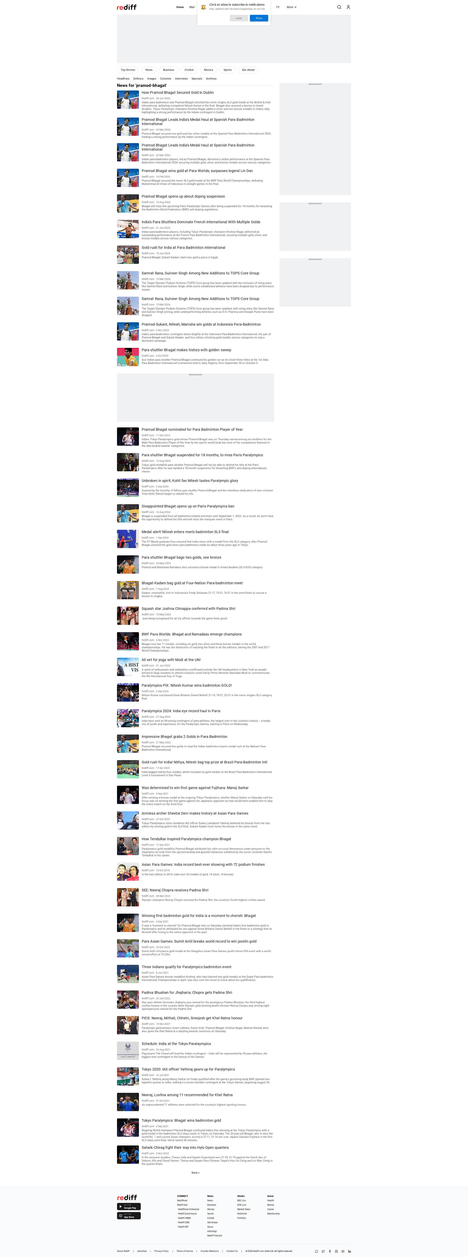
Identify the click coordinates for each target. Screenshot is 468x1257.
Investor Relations (210, 1251)
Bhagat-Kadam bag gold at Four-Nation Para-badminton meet (192, 583)
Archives (211, 78)
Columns (165, 78)
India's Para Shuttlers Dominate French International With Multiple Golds (201, 222)
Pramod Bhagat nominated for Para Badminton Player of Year (192, 429)
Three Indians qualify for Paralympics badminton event (186, 967)
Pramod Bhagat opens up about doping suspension (183, 196)
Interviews (181, 78)
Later (239, 18)
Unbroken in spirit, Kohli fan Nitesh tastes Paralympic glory (190, 481)
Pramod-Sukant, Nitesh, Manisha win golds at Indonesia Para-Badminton (201, 324)
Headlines (123, 78)
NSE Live (241, 1205)
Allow (259, 18)
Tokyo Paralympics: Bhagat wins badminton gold (181, 1120)
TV (278, 7)
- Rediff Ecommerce (187, 1213)
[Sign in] (348, 7)
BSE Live (241, 1200)
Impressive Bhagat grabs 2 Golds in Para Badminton (184, 737)
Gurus (210, 1227)
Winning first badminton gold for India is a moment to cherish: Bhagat (199, 916)
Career (270, 1209)
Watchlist (242, 1213)
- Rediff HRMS (184, 1218)
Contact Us (232, 1251)
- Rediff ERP (183, 1227)
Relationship (273, 1213)
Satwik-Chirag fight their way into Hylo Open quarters (185, 1147)
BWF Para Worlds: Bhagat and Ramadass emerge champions (192, 634)
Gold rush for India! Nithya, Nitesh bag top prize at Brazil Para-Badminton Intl (204, 762)
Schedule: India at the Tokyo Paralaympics (176, 1044)
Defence (138, 78)
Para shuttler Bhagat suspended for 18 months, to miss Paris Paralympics (202, 455)
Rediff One (182, 1205)
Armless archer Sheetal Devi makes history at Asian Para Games (195, 813)
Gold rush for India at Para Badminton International (183, 248)
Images (151, 78)
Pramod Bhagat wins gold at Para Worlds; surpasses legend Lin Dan (197, 171)
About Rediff (123, 1251)
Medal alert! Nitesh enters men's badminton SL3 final (185, 532)
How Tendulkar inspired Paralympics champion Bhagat (186, 839)
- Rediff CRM (183, 1222)
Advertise (142, 1251)
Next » (195, 1172)
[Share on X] (323, 1251)
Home (180, 7)
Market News (243, 1209)
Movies (208, 69)
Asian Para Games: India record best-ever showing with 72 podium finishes (203, 864)
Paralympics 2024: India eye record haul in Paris (181, 711)
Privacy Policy (161, 1251)
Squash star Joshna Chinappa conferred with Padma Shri (188, 609)
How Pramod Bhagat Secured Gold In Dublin (178, 92)
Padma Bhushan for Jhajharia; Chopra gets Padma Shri (187, 992)
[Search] (339, 7)
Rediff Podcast (214, 1235)
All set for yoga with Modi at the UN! (171, 660)
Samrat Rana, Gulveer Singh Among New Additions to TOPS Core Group (200, 273)
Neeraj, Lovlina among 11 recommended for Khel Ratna (187, 1095)
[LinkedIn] (349, 1251)
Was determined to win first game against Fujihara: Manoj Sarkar (195, 788)
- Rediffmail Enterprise (188, 1209)
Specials (197, 78)
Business (168, 69)
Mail (192, 7)
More (290, 7)
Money (270, 1205)
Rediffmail (182, 1200)
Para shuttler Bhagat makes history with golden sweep (186, 350)
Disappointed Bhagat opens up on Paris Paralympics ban (188, 506)
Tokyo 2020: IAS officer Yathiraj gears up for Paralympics (188, 1069)
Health (270, 1200)
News (149, 69)
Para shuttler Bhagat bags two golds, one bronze (181, 557)
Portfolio (241, 1218)
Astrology (212, 1231)
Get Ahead (212, 1222)
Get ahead (248, 69)
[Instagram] (336, 1251)
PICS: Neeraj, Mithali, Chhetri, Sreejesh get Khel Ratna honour (192, 1018)
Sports (228, 69)
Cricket (189, 69)
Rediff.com (258, 1251)
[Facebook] (329, 1251)
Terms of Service (185, 1251)
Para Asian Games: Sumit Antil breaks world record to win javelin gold (199, 941)
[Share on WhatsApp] (316, 1251)
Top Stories (128, 69)
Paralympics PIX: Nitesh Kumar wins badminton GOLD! (187, 685)
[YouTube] (342, 1251)
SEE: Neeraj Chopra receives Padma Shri (175, 890)
